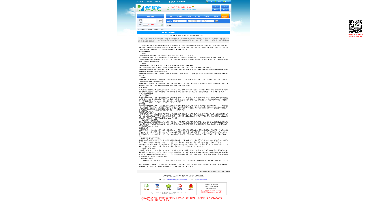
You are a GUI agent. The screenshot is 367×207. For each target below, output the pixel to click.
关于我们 (164, 176)
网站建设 (186, 176)
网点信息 (188, 16)
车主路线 (197, 16)
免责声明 (197, 176)
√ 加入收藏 (148, 1)
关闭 (223, 171)
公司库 (216, 16)
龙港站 (189, 7)
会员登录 (218, 1)
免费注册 (216, 6)
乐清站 (173, 9)
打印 (219, 171)
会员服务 (175, 176)
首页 (170, 16)
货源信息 (206, 16)
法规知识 (156, 29)
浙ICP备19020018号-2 (211, 188)
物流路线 (179, 16)
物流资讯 (224, 16)
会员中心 (225, 6)
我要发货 (216, 9)
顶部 (228, 171)
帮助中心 (225, 9)
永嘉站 (178, 9)
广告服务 (170, 176)
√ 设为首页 (140, 1)
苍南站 (173, 7)
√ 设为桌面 (156, 1)
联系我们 (227, 1)
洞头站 (183, 9)
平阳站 (178, 7)
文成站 (189, 9)
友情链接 (191, 176)
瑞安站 (183, 7)
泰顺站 (194, 9)
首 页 (210, 1)
